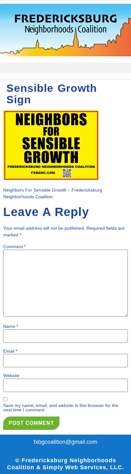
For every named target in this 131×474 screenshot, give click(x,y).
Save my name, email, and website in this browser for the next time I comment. (60, 407)
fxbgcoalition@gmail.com (65, 442)
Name (10, 326)
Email (10, 351)
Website (11, 375)
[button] (65, 68)
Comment (14, 246)
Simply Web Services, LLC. (83, 467)
